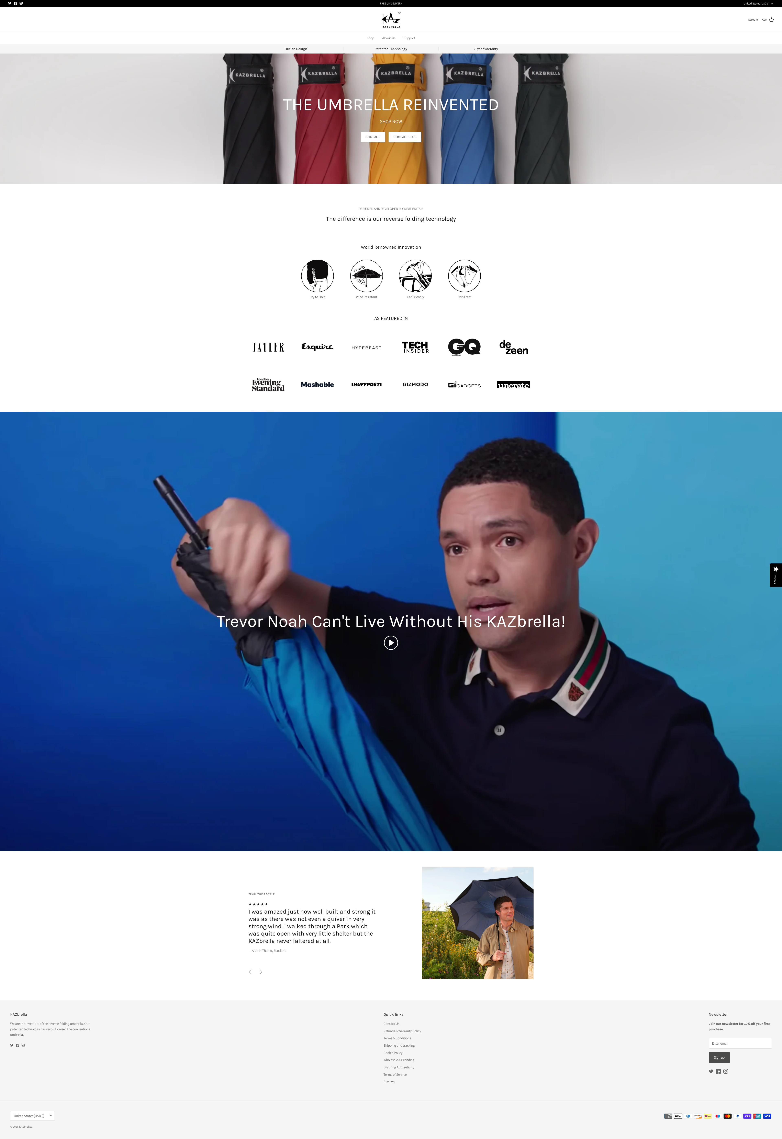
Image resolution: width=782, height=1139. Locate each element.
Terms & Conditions (397, 1038)
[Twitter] (9, 3)
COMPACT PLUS (405, 137)
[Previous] (250, 971)
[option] (391, 923)
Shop (370, 38)
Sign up (719, 1057)
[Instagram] (21, 3)
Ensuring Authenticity (398, 1067)
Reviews (389, 1081)
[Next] (261, 971)
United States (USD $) (756, 3)
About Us (388, 38)
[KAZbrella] (391, 19)
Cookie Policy (393, 1052)
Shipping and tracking (399, 1045)
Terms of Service (395, 1074)
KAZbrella (25, 1126)
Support (409, 38)
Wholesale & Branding (398, 1060)
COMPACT (373, 137)
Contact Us (391, 1023)
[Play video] (391, 643)
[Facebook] (15, 3)
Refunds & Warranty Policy (402, 1031)
